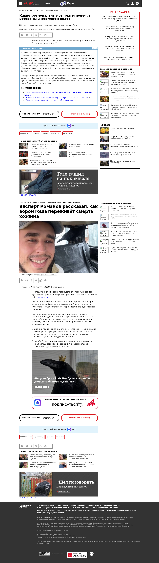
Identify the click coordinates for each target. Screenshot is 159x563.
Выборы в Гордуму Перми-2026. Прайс (121, 510)
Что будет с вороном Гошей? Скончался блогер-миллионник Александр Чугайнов (81, 465)
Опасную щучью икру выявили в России (122, 129)
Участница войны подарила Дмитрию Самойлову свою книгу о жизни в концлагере (43, 162)
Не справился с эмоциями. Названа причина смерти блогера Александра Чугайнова (119, 19)
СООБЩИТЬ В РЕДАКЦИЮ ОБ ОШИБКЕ (50, 513)
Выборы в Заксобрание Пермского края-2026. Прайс (84, 510)
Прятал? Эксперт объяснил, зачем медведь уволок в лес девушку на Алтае (124, 217)
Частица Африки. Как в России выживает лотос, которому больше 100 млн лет (124, 209)
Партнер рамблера (58, 554)
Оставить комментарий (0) (79, 114)
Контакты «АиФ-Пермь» (81, 508)
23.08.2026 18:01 (25, 202)
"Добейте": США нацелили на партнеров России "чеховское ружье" (124, 145)
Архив (31, 29)
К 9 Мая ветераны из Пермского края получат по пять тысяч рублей (57, 97)
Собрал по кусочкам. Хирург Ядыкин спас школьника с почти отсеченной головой (125, 241)
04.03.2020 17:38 (25, 10)
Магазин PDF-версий (112, 505)
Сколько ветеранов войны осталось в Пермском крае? (51, 100)
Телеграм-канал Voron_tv (47, 275)
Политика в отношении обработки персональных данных (56, 536)
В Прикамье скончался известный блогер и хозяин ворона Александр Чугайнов (43, 465)
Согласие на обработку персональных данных (52, 534)
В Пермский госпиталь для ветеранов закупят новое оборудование (40, 154)
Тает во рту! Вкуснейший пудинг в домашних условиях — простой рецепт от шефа (124, 74)
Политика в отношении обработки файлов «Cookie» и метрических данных (61, 537)
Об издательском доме (46, 505)
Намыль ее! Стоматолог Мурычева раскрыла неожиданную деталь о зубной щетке (124, 107)
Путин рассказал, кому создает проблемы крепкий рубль (122, 137)
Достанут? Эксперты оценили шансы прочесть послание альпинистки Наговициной (125, 115)
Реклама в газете (94, 505)
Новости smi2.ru (27, 195)
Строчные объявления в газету (105, 508)
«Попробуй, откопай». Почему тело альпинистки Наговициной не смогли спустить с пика (124, 225)
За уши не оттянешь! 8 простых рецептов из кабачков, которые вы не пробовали (125, 99)
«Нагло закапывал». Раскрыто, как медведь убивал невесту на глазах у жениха (124, 91)
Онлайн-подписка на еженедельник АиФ (53, 508)
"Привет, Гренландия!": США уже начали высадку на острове (122, 153)
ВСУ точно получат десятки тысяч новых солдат (123, 162)
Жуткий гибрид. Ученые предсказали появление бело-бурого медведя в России (125, 250)
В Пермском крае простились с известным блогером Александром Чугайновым (81, 457)
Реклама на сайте (78, 505)
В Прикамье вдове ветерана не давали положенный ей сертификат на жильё (42, 146)
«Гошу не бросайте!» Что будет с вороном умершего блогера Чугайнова (120, 39)
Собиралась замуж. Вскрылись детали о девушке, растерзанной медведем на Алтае (123, 82)
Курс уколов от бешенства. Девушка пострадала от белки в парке (120, 58)
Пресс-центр (63, 505)
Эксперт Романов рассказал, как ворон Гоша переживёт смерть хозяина (120, 48)
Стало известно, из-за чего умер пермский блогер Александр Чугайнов (120, 29)
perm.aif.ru (43, 297)
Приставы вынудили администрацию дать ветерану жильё (81, 154)
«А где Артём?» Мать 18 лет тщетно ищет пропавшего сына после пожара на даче (124, 233)
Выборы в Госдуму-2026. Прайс (49, 510)
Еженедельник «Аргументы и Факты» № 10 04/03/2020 (75, 29)
